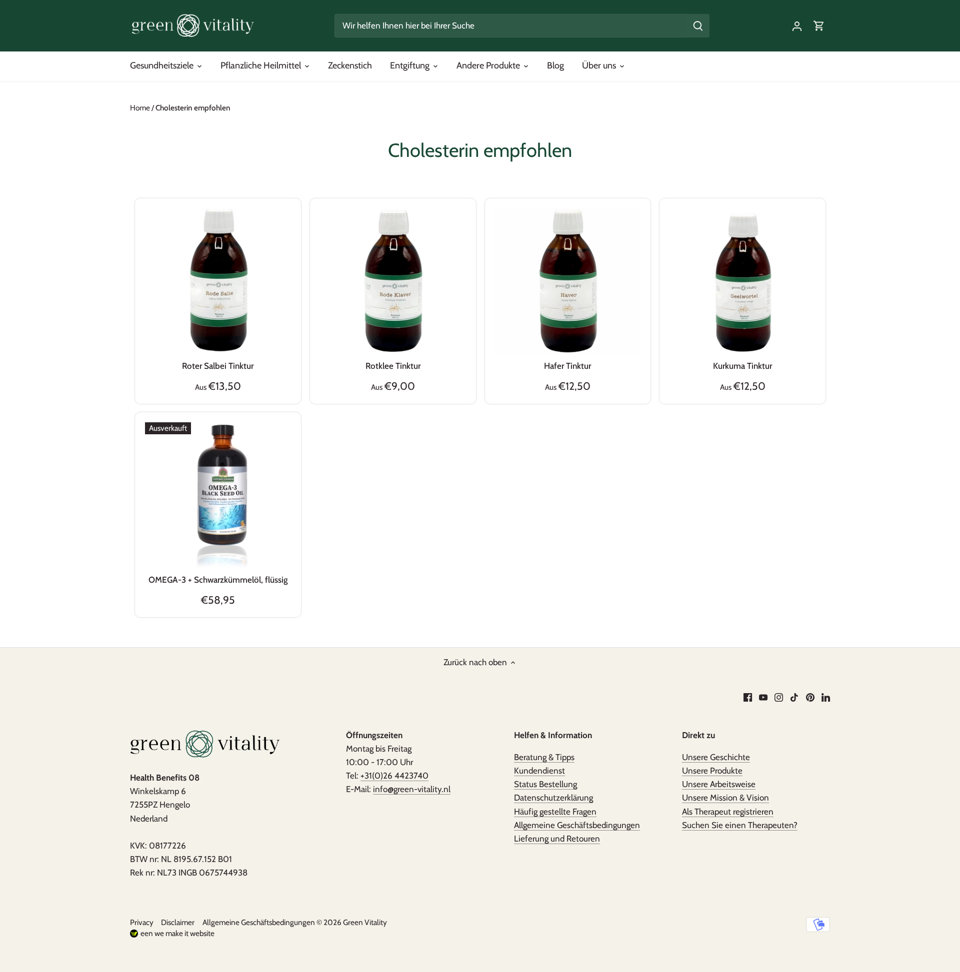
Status (545, 784)
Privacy (142, 922)
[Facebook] (748, 697)
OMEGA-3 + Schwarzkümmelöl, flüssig (218, 580)
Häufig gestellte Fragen (555, 812)
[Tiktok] (794, 697)
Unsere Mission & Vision (725, 798)
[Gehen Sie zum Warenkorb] (819, 25)
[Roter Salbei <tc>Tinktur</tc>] (218, 281)
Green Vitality (365, 922)
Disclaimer (177, 922)
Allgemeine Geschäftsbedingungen (577, 825)
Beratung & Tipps (544, 757)
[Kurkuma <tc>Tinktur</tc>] (743, 281)
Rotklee (393, 366)
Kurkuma (742, 366)
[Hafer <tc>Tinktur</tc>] (568, 281)
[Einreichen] (698, 25)
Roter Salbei (218, 366)
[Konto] (797, 25)
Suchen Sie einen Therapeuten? (740, 825)
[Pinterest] (810, 697)
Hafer (567, 366)
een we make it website (177, 933)
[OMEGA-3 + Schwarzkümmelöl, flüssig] (218, 495)
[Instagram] (778, 697)
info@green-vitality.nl (411, 789)
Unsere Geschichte (716, 757)
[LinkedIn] (826, 697)
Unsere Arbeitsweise (719, 784)
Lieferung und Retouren (557, 839)
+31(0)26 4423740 (394, 776)
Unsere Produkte (712, 771)
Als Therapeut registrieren (728, 812)
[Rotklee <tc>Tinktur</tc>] (393, 281)
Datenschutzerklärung (553, 798)
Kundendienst (539, 771)
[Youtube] (763, 697)
